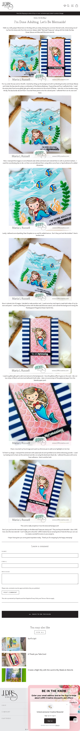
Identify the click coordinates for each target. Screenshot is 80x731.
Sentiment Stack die (50, 455)
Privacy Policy (35, 598)
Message (6, 571)
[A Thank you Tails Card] (14, 659)
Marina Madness (42, 86)
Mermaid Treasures (48, 30)
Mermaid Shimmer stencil (44, 305)
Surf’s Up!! (32, 638)
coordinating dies (14, 163)
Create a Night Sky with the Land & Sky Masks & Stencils (50, 670)
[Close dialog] (77, 687)
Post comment (10, 592)
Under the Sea (69, 30)
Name (4, 551)
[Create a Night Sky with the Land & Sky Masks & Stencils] (14, 675)
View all (40, 632)
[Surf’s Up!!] (14, 644)
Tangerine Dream (40, 308)
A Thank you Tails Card (37, 654)
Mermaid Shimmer (43, 32)
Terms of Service (46, 598)
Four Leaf (62, 86)
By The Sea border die (13, 90)
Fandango (29, 308)
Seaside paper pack (40, 380)
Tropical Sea (52, 86)
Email (4, 561)
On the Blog (42, 18)
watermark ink (39, 453)
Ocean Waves (30, 32)
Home (35, 18)
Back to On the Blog (41, 614)
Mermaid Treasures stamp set (41, 529)
